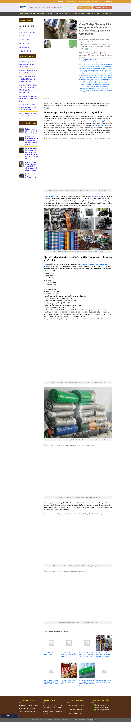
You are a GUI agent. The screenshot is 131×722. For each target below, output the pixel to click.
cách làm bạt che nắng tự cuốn (100, 77)
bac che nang (92, 62)
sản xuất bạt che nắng (82, 719)
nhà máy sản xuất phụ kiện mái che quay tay (90, 86)
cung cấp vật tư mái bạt (27, 32)
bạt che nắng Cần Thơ (81, 503)
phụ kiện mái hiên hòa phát (88, 88)
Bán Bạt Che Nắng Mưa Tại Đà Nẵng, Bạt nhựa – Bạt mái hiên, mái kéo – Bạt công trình (87, 683)
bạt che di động (104, 64)
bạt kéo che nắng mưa (91, 75)
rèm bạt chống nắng (94, 90)
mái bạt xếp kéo (24, 40)
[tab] (47, 99)
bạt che (89, 64)
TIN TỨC (33, 13)
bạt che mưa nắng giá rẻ (96, 66)
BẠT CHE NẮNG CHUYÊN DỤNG (102, 13)
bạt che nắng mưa (102, 68)
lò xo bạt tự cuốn (89, 83)
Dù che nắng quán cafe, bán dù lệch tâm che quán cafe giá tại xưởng (28, 64)
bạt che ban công (96, 64)
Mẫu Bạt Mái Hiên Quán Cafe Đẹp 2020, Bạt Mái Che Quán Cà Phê (27, 79)
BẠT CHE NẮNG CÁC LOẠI (54, 13)
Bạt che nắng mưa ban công (53, 196)
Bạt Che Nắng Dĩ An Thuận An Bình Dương (51, 653)
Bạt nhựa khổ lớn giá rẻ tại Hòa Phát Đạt (28, 71)
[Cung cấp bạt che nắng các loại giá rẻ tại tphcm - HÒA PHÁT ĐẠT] (23, 7)
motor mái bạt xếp (90, 84)
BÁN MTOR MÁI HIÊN (84, 1)
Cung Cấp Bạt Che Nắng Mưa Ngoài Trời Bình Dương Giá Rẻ (69, 654)
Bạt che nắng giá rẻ (100, 121)
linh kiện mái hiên (24, 36)
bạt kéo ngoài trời (101, 75)
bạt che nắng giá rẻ (93, 68)
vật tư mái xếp (89, 92)
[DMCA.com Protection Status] (94, 719)
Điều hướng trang (91, 79)
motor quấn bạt (98, 84)
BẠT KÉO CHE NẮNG (24, 13)
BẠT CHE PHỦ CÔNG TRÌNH (85, 13)
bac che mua (85, 62)
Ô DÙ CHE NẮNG (41, 13)
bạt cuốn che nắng (92, 73)
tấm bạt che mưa (104, 90)
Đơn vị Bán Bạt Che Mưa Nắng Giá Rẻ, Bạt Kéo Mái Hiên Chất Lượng (28, 107)
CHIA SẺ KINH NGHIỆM (71, 1)
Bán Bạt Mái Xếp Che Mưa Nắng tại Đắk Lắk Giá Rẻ (103, 681)
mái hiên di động (24, 43)
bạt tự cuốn (89, 77)
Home (81, 21)
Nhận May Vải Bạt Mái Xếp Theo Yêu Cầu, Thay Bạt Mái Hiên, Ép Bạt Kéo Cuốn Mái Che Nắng (28, 88)
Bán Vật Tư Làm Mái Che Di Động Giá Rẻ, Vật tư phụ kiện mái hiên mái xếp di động (104, 655)
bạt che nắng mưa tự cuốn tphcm (97, 72)
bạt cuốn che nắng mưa (103, 73)
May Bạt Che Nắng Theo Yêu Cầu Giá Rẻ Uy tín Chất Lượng (28, 115)
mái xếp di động (24, 47)
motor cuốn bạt (104, 83)
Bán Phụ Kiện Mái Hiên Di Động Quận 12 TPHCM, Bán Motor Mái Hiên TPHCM (87, 654)
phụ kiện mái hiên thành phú (102, 88)
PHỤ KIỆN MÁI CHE (96, 1)
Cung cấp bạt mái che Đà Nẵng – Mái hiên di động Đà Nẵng (68, 682)
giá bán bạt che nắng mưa (102, 79)
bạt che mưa (87, 66)
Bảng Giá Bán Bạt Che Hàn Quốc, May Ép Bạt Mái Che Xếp (28, 98)
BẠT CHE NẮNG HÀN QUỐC (69, 13)
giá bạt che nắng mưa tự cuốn (91, 81)
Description (47, 99)
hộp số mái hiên (103, 81)
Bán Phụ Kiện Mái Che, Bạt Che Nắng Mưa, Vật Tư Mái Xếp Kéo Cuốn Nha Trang (51, 682)
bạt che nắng (106, 66)
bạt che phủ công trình (88, 264)
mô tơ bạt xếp (97, 83)
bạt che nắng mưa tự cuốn (97, 70)
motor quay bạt (106, 84)
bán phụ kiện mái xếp (101, 62)
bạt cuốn (85, 73)
